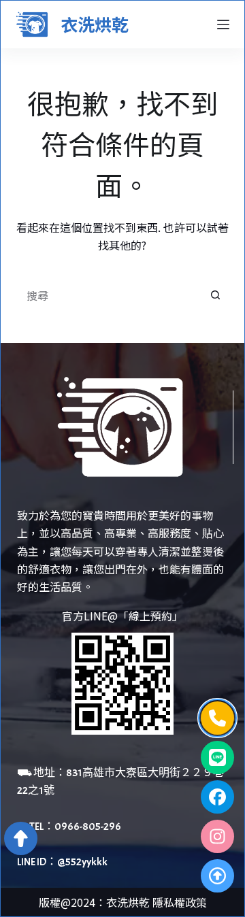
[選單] (223, 24)
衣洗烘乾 (95, 24)
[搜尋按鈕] (215, 295)
